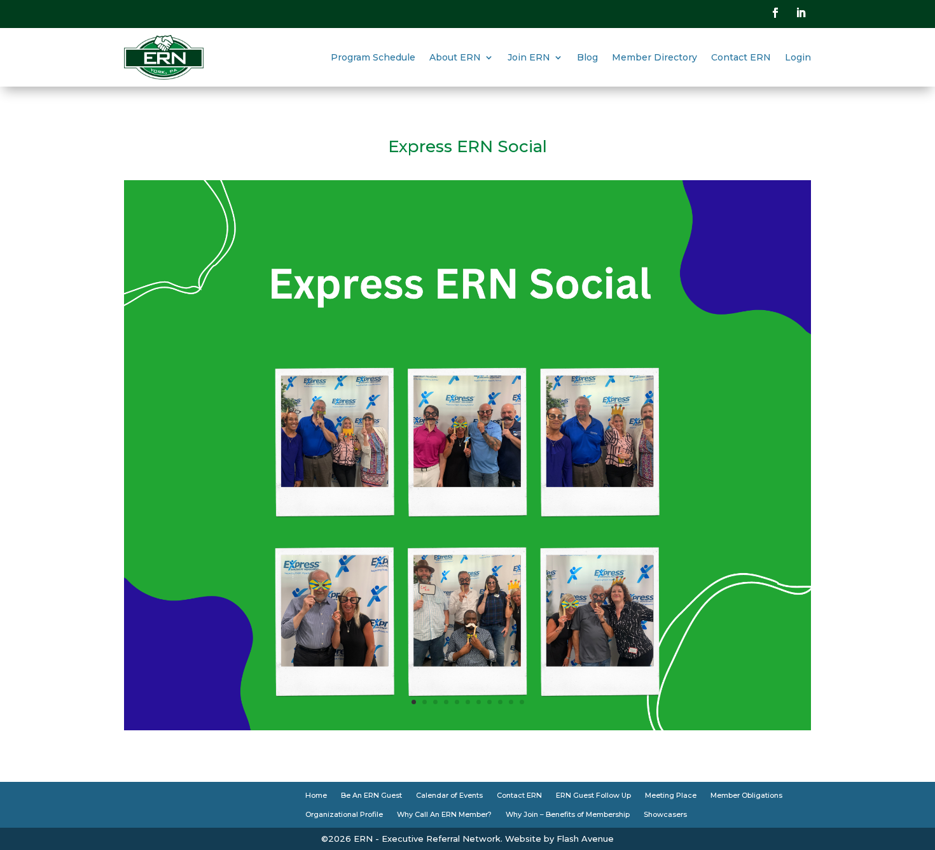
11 (522, 702)
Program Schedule (373, 57)
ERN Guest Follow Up (593, 795)
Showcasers (665, 814)
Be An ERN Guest (371, 795)
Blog (587, 57)
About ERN (455, 57)
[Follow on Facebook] (775, 13)
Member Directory (654, 57)
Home (316, 795)
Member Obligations (746, 795)
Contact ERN (741, 57)
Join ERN (529, 57)
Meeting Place (670, 795)
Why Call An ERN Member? (444, 814)
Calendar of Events (449, 795)
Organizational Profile (344, 814)
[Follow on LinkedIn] (801, 13)
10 (511, 702)
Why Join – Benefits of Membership (568, 814)
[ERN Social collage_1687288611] (467, 727)
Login (798, 57)
